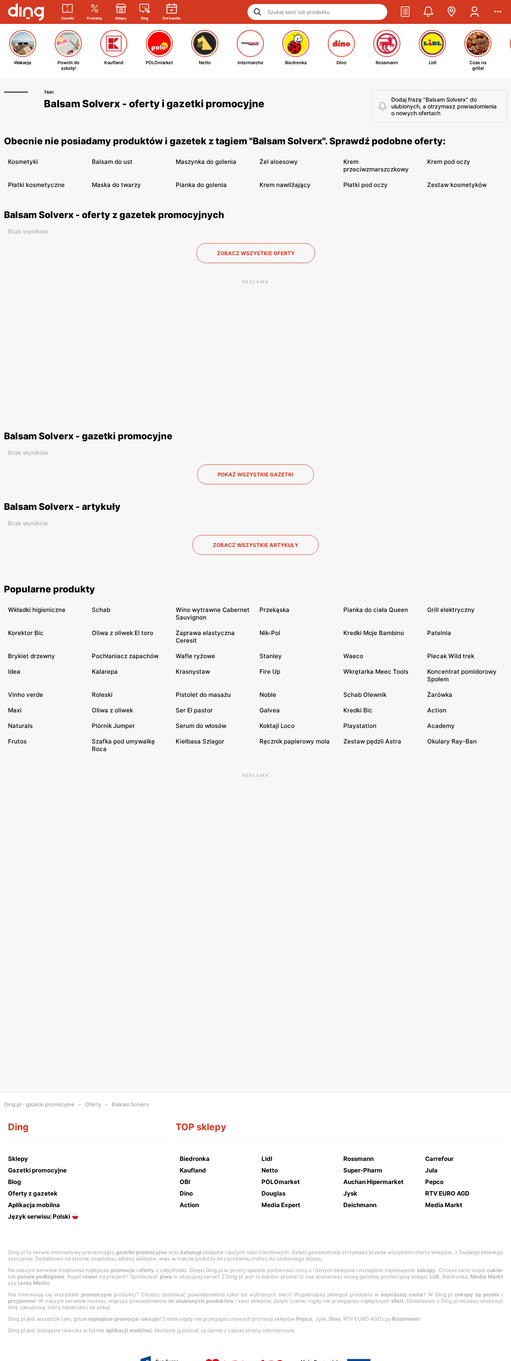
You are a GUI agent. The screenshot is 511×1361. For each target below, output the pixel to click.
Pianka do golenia (201, 185)
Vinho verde (25, 694)
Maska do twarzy (116, 185)
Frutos (17, 741)
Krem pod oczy (448, 161)
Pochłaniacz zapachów (125, 656)
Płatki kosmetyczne (36, 185)
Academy (441, 726)
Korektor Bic (26, 633)
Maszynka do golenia (206, 161)
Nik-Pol (269, 633)
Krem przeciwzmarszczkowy (376, 165)
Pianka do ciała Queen (375, 610)
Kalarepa (105, 671)
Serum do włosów (201, 726)
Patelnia (439, 633)
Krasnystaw (193, 671)
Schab (101, 610)
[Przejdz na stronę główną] (26, 12)
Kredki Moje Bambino (373, 633)
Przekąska (274, 610)
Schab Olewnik (364, 694)
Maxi (15, 710)
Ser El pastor (194, 710)
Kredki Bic (357, 710)
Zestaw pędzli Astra (372, 741)
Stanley (270, 656)
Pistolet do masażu (203, 694)
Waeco (353, 656)
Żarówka (439, 694)
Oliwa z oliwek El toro (122, 633)
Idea (14, 671)
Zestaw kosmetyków (457, 185)
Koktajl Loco (277, 726)
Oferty (93, 1104)
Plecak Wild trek (450, 656)
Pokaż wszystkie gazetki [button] (255, 474)
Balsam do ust (112, 161)
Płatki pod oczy (365, 185)
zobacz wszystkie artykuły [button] (255, 545)
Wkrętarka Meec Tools (375, 671)
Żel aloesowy (278, 161)
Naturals (20, 726)
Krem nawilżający (285, 185)
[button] (405, 12)
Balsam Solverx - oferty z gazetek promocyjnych (114, 214)
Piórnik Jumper (113, 726)
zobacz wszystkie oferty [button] (256, 253)
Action (436, 710)
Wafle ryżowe (195, 656)
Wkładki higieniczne (36, 610)
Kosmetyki (23, 161)
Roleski (102, 694)
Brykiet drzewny (31, 656)
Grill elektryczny (451, 610)
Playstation (359, 726)
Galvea (269, 710)
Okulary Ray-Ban (452, 741)
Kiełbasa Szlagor (200, 741)
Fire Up (269, 671)
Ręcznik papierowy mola (294, 741)
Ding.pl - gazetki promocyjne (39, 1104)
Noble (267, 694)
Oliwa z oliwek (112, 710)
